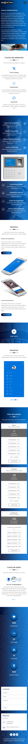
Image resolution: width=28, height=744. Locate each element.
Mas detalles (6, 253)
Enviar (5, 707)
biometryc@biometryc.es (12, 727)
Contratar (14, 461)
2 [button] (12, 399)
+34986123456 (9, 721)
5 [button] (17, 399)
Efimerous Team (8, 740)
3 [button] (14, 399)
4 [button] (15, 399)
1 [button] (11, 399)
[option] (15, 379)
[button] (25, 3)
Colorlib (22, 740)
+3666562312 (9, 723)
